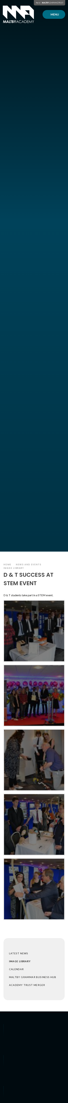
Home (7, 564)
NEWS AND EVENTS (28, 564)
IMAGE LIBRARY (13, 568)
